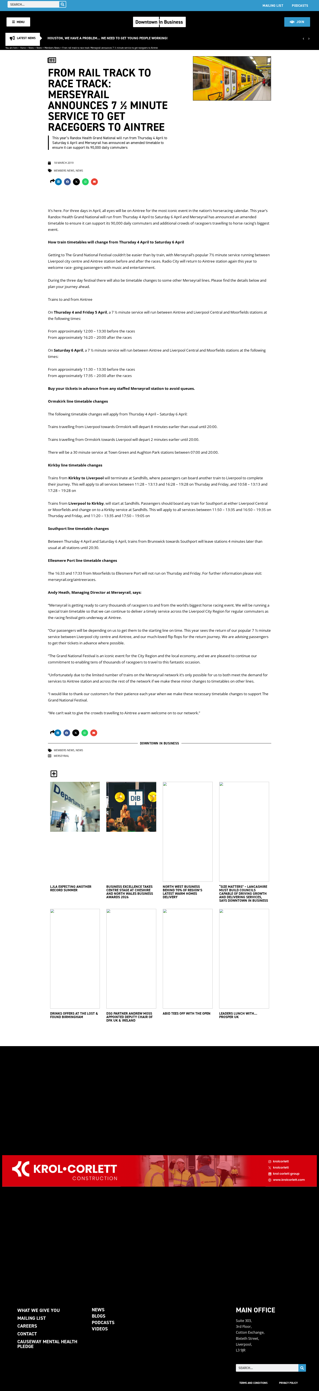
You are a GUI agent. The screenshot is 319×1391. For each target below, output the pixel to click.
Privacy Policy (288, 1383)
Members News (52, 47)
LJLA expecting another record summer (70, 888)
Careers (27, 1326)
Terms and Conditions (253, 1383)
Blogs (98, 1316)
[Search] (62, 4)
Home (23, 47)
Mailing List (273, 5)
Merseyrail (61, 756)
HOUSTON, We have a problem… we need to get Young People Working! (108, 38)
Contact (27, 1334)
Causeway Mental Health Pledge (47, 1344)
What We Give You (38, 1310)
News (31, 47)
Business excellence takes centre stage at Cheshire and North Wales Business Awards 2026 (129, 891)
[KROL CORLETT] (159, 1171)
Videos (100, 1329)
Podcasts (300, 5)
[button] (58, 181)
